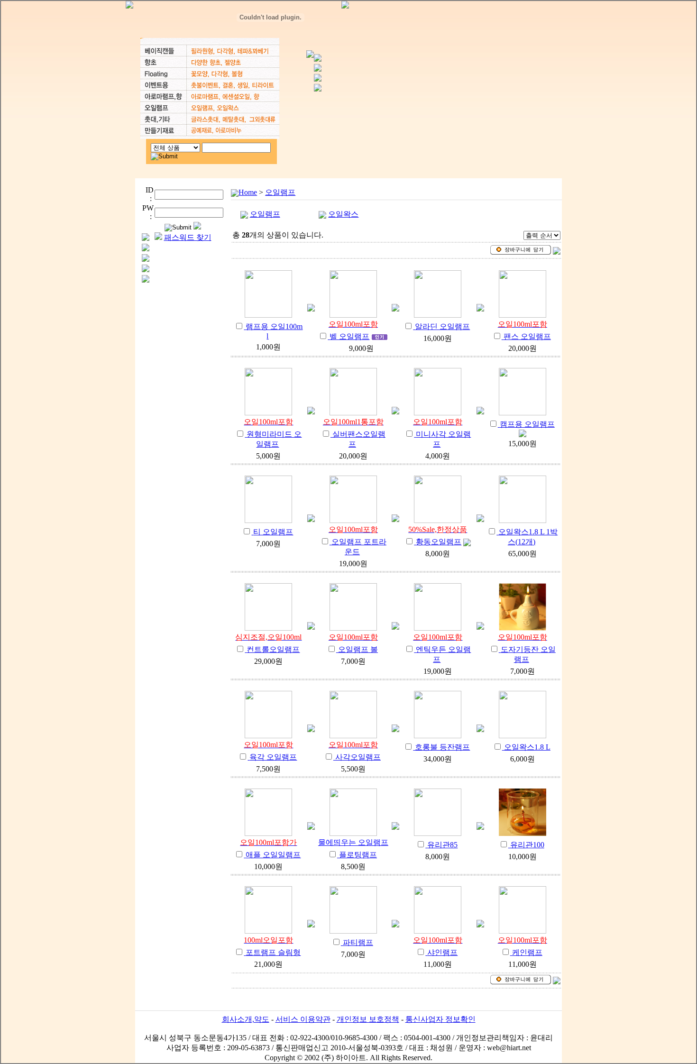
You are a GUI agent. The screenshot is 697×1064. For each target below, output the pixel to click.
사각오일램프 (358, 757)
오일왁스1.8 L (527, 747)
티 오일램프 (273, 532)
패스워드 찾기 (187, 237)
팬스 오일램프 (527, 336)
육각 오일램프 (273, 757)
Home (247, 192)
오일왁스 (343, 214)
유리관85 (442, 845)
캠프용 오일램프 (527, 424)
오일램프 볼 (358, 649)
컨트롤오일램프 (273, 649)
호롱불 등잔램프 (442, 747)
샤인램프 (442, 952)
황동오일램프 (438, 542)
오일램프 (280, 192)
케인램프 (527, 952)
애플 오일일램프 (273, 855)
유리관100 (527, 845)
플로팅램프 (358, 855)
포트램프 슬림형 (273, 952)
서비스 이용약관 (302, 1019)
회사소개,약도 (245, 1019)
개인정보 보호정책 (368, 1019)
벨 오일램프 (349, 336)
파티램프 (358, 942)
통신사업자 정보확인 (440, 1019)
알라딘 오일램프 (442, 326)
